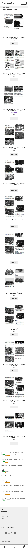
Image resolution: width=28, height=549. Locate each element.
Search (14, 547)
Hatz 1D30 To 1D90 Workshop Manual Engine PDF (15, 498)
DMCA (2, 518)
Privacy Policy (4, 516)
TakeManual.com (8, 3)
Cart (21, 546)
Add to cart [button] (14, 43)
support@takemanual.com (7, 527)
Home (4, 7)
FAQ (2, 525)
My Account (4, 511)
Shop (2, 509)
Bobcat (7, 7)
